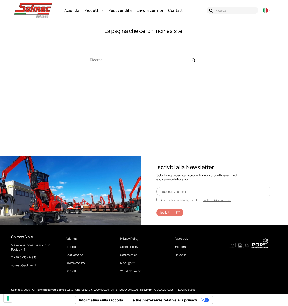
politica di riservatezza (217, 200)
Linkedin (180, 255)
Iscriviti (165, 212)
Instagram (181, 247)
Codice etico (128, 255)
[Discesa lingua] (267, 10)
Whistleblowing (130, 271)
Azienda (71, 239)
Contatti (71, 271)
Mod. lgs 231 (128, 263)
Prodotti (71, 247)
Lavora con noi (76, 263)
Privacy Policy (129, 239)
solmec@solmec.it (23, 265)
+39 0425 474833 (25, 257)
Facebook (181, 239)
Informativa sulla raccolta (101, 300)
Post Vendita (74, 255)
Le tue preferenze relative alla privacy (163, 300)
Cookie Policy (129, 247)
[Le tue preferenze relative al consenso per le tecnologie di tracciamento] (8, 298)
